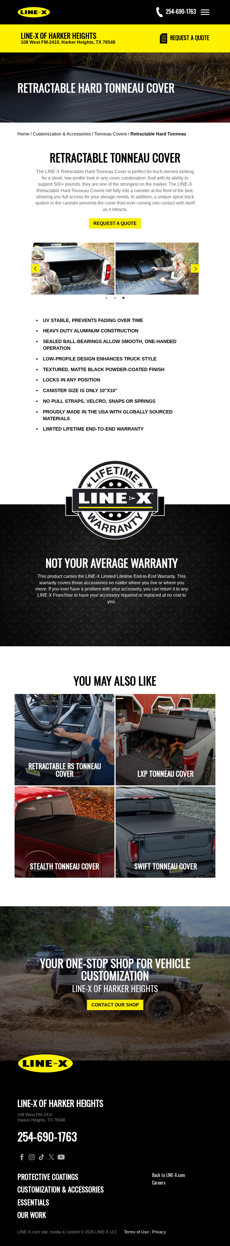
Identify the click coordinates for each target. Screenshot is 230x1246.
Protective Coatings (47, 1176)
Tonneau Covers (110, 134)
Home (23, 134)
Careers (158, 1182)
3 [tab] (125, 300)
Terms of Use (136, 1231)
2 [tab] (117, 300)
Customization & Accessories (62, 134)
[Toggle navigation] (205, 12)
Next (195, 268)
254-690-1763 (47, 1136)
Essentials (33, 1202)
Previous (35, 268)
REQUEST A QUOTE (115, 223)
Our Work (31, 1215)
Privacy (159, 1231)
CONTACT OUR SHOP (115, 1005)
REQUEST (189, 37)
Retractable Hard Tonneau (158, 134)
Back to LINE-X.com (168, 1175)
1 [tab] (108, 300)
